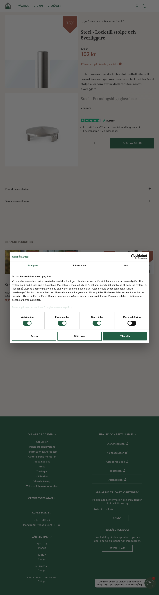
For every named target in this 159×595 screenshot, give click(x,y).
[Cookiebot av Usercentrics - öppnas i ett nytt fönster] (133, 256)
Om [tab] (126, 265)
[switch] (62, 323)
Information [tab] (79, 265)
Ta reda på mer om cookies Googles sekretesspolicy (42, 307)
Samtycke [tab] (33, 265)
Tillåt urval (79, 336)
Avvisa (34, 336)
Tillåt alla (125, 336)
